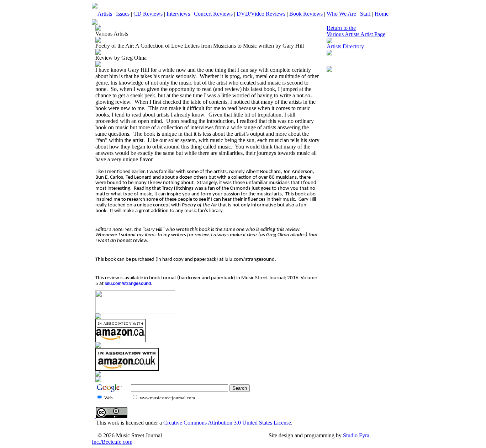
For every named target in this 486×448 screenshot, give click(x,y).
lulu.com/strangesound (128, 283)
